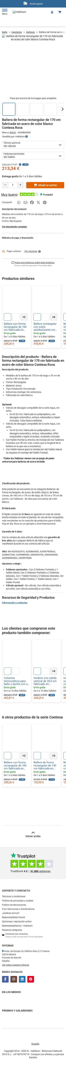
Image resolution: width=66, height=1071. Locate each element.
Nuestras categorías (12, 930)
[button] (62, 109)
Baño (4, 32)
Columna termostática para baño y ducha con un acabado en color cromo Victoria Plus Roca (16, 681)
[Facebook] (5, 979)
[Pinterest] (30, 979)
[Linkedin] (22, 979)
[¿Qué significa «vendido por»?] (26, 136)
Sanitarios (17, 32)
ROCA (13, 132)
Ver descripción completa (14, 226)
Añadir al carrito (47, 185)
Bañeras (30, 32)
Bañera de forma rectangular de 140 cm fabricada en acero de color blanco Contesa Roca (45, 765)
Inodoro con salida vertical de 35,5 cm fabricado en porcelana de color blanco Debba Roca (45, 681)
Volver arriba (33, 836)
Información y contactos (14, 602)
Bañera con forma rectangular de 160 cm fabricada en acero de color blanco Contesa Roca (15, 326)
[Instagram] (13, 979)
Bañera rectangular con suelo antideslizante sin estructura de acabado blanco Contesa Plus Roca (45, 326)
